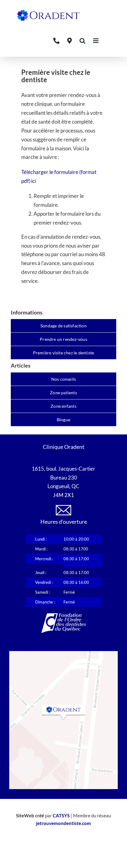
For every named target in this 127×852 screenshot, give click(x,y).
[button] (82, 41)
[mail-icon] (63, 507)
